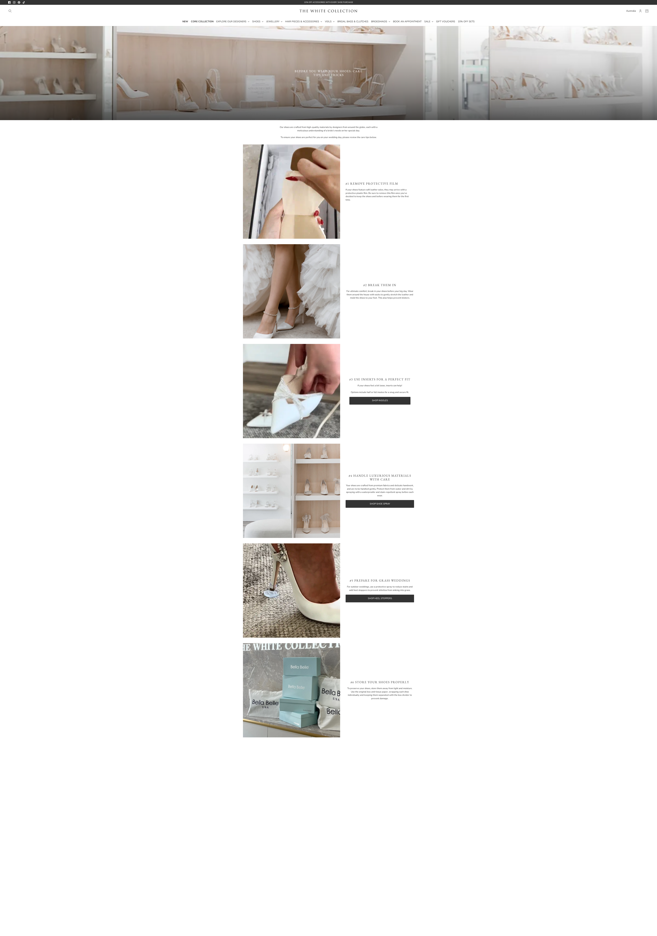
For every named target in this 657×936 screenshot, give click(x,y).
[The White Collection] (328, 11)
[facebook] (9, 2)
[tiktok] (24, 2)
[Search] (10, 11)
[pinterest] (19, 2)
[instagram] (14, 2)
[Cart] (647, 11)
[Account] (640, 11)
